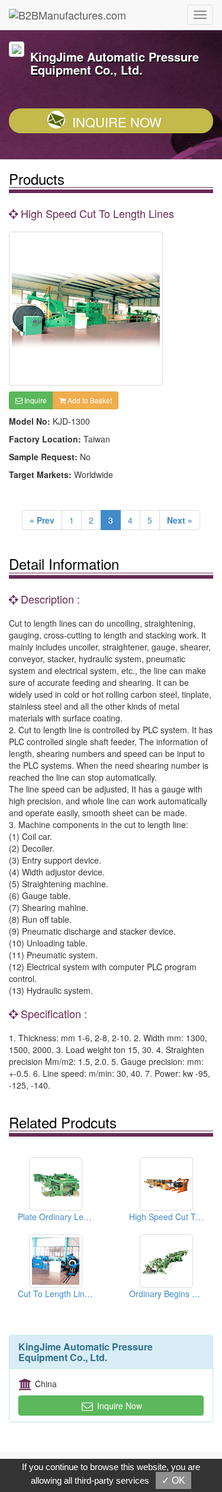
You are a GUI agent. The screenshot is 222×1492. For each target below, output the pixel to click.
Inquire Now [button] (118, 1405)
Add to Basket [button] (89, 400)
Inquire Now (117, 122)
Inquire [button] (34, 400)
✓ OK (173, 1480)
